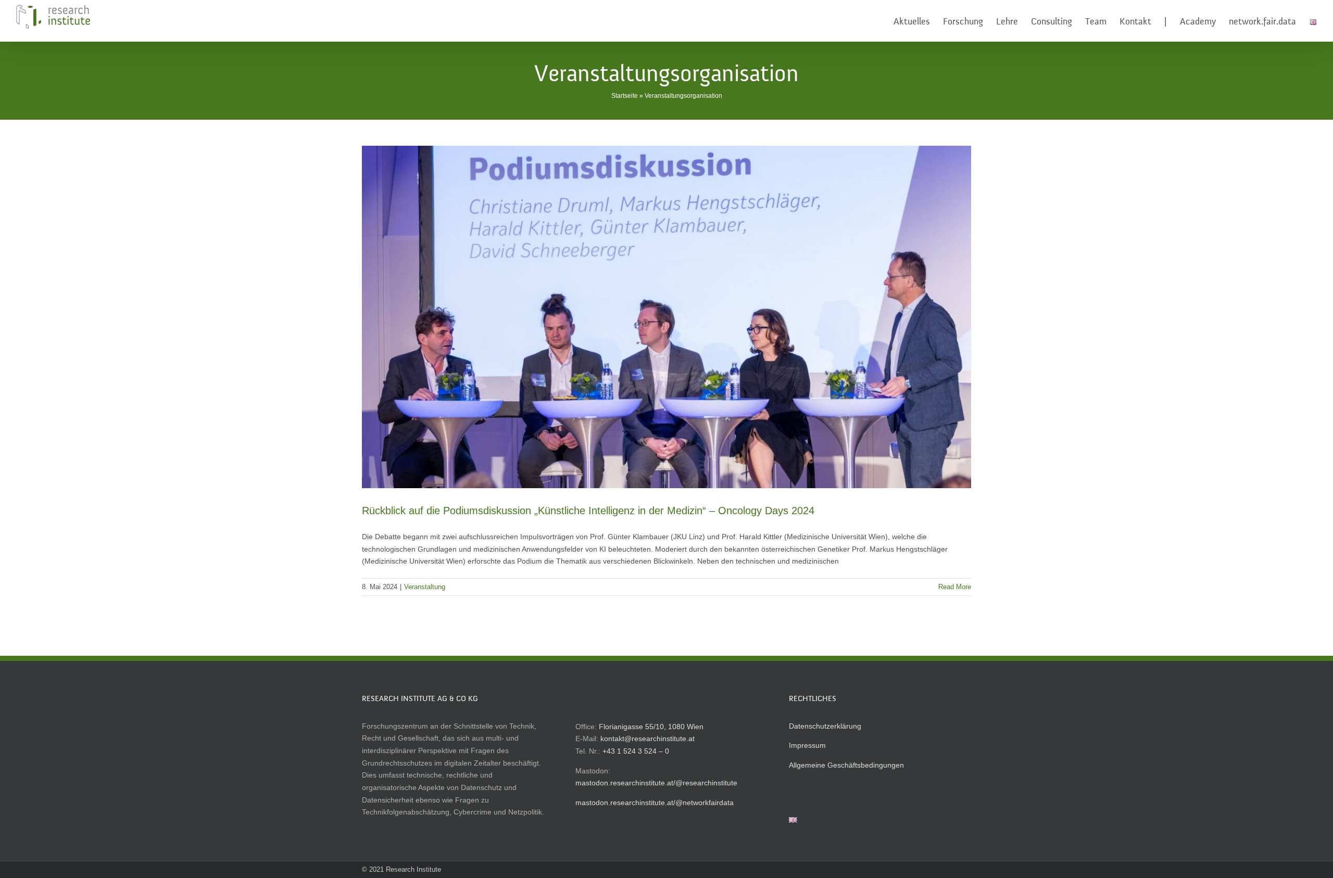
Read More (954, 587)
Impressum (807, 745)
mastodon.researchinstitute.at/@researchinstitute (656, 783)
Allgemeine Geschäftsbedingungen (846, 765)
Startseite (624, 95)
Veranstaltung (424, 587)
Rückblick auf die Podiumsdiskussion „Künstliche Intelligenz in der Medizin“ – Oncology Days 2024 (588, 510)
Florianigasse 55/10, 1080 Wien (651, 726)
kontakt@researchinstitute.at (647, 738)
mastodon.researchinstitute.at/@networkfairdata (654, 802)
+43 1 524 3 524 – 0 (635, 751)
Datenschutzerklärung (825, 726)
